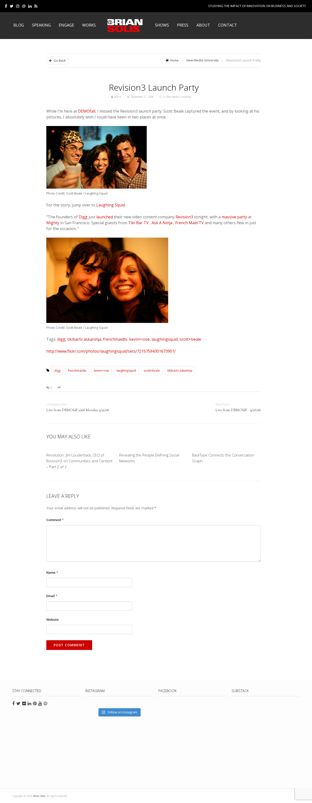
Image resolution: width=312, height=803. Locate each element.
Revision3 (185, 217)
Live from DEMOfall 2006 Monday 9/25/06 (77, 410)
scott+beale (190, 339)
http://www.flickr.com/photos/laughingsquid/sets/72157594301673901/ (111, 351)
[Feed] (36, 6)
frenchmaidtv (115, 339)
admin (117, 96)
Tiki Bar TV (139, 222)
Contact (227, 25)
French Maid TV (190, 222)
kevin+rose (139, 339)
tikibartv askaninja (179, 370)
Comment (55, 520)
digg (60, 339)
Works (89, 25)
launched (105, 217)
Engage (66, 25)
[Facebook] (6, 6)
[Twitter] (11, 6)
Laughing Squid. (111, 205)
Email (51, 596)
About (203, 25)
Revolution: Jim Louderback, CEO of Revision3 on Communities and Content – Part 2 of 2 (79, 461)
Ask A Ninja (162, 222)
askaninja (92, 339)
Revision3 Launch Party (154, 87)
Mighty (53, 222)
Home (174, 60)
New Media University (202, 60)
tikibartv (75, 339)
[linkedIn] (30, 6)
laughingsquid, (165, 339)
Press (182, 25)
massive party (235, 217)
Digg (83, 217)
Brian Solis (125, 25)
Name (52, 572)
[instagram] (18, 6)
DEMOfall (86, 111)
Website (52, 619)
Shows (162, 25)
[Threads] (24, 6)
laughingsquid (126, 370)
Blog (18, 25)
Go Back (59, 60)
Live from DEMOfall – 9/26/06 (238, 410)
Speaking (41, 25)
